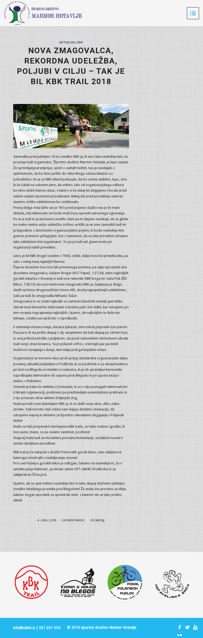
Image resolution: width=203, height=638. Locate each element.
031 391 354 (49, 628)
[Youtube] (195, 627)
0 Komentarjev (73, 520)
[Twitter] (187, 627)
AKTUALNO (67, 42)
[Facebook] (179, 627)
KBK (80, 42)
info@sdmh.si (24, 628)
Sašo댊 (100, 520)
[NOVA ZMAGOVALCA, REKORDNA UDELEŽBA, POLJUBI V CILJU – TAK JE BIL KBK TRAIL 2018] (71, 126)
